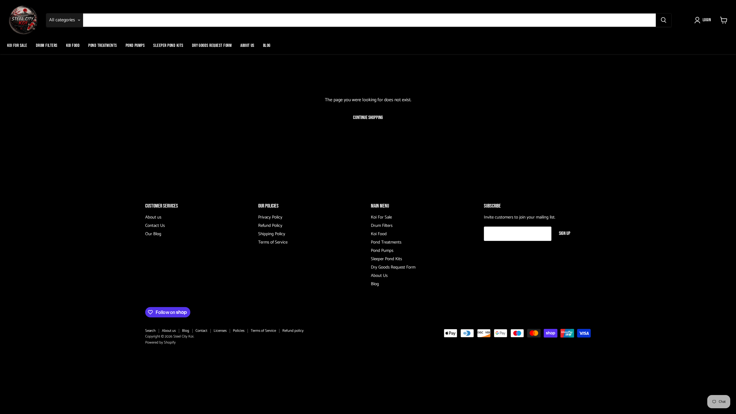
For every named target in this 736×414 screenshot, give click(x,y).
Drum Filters (46, 45)
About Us (247, 45)
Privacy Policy (270, 217)
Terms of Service (273, 242)
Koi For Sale (17, 45)
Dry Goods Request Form (212, 45)
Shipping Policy (271, 233)
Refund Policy (270, 225)
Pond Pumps (135, 45)
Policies (238, 331)
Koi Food (73, 45)
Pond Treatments (102, 45)
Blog (267, 45)
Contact (201, 331)
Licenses (220, 331)
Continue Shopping (368, 117)
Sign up (564, 233)
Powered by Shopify (160, 343)
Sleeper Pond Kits (168, 45)
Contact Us (155, 225)
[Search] (663, 20)
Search (150, 331)
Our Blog (153, 233)
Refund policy (293, 331)
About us (153, 217)
